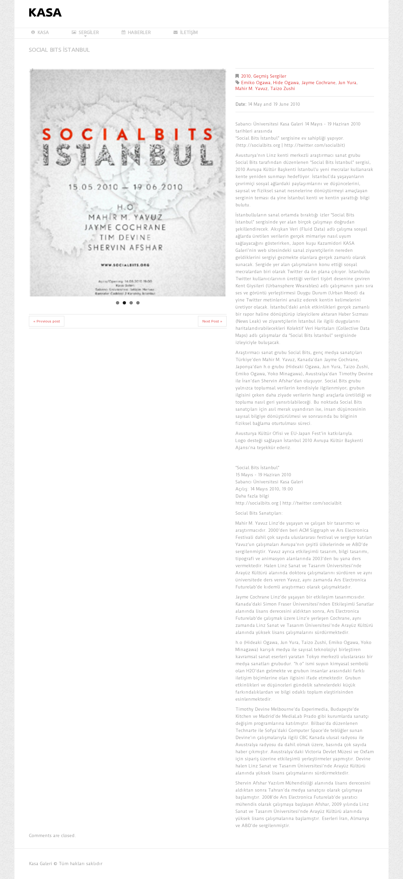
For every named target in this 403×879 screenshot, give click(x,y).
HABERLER (139, 32)
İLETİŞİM (189, 32)
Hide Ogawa (286, 82)
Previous (49, 205)
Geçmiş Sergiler (269, 76)
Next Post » (212, 367)
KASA (43, 32)
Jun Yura (347, 82)
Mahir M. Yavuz (251, 88)
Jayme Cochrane (318, 82)
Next (206, 205)
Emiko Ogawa (256, 82)
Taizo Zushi (282, 88)
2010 (246, 76)
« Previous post (46, 367)
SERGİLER (85, 32)
